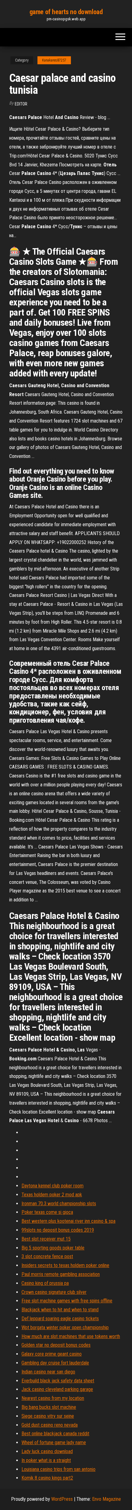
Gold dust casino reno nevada (49, 1425)
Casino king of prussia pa (45, 1283)
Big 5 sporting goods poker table (52, 1248)
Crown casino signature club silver (54, 1292)
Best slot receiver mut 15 (46, 1239)
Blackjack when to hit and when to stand (60, 1310)
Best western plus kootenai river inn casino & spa (68, 1221)
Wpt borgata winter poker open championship (65, 1327)
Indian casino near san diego (48, 1372)
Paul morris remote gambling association (60, 1274)
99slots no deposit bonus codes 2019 (57, 1230)
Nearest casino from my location (52, 1398)
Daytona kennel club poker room (52, 1186)
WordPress (62, 1499)
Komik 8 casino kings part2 (47, 1478)
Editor (21, 103)
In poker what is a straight (46, 1460)
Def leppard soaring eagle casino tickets (60, 1318)
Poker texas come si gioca (47, 1212)
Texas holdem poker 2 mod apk (51, 1195)
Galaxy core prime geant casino (51, 1354)
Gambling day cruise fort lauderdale (55, 1363)
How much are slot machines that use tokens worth (70, 1336)
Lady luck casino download (47, 1451)
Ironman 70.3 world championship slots (58, 1203)
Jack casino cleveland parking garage (57, 1389)
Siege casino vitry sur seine (47, 1416)
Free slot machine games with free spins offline (66, 1301)
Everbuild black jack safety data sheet (57, 1381)
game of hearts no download (66, 12)
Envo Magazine (106, 1499)
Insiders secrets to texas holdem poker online (65, 1265)
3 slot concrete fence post (47, 1256)
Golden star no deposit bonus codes (56, 1345)
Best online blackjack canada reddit (55, 1433)
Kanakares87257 (54, 60)
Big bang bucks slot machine (48, 1407)
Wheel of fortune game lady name (53, 1442)
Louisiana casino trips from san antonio (58, 1469)
